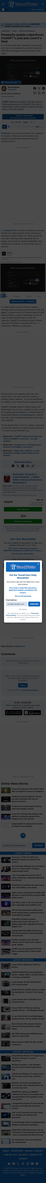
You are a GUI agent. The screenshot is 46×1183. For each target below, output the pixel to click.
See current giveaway (23, 596)
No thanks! (23, 609)
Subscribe (34, 604)
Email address (11, 600)
